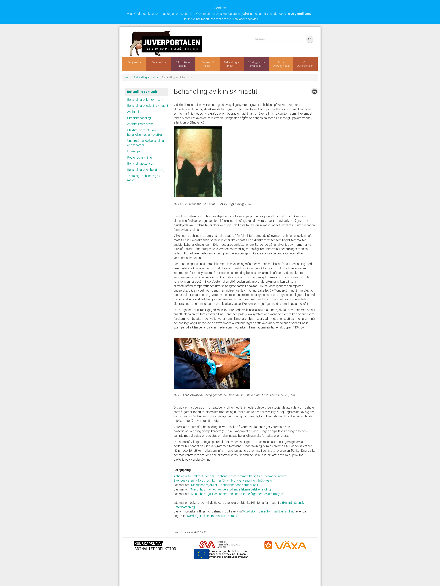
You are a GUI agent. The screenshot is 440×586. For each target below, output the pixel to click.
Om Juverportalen (305, 64)
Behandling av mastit (232, 64)
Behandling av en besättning (145, 169)
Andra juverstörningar (281, 64)
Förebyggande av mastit (256, 64)
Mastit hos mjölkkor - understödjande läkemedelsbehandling (231, 489)
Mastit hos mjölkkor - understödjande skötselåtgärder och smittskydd (237, 494)
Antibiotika (134, 112)
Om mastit (158, 62)
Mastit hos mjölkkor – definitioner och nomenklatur (224, 485)
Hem (127, 77)
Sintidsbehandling (139, 118)
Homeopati (134, 151)
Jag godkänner (302, 13)
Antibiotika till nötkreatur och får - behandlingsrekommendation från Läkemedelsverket (231, 476)
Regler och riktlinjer (140, 157)
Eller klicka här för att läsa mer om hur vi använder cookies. (220, 19)
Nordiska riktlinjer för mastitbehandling (268, 511)
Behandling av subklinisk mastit (147, 105)
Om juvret (133, 62)
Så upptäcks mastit (183, 64)
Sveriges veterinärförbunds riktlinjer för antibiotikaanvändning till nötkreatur (223, 480)
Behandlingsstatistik (140, 163)
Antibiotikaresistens (140, 124)
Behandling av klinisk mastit (145, 99)
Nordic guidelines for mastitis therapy (212, 516)
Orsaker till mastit (208, 64)
